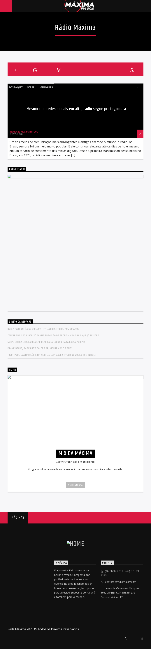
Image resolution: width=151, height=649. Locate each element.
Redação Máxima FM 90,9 (24, 131)
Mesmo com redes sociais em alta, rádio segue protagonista (76, 109)
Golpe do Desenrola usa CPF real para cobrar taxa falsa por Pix (46, 342)
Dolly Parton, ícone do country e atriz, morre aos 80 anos (43, 329)
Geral (30, 87)
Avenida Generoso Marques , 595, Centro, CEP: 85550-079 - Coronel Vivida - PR (121, 593)
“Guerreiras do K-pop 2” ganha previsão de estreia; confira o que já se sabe (53, 335)
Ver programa (75, 485)
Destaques (16, 87)
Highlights (45, 87)
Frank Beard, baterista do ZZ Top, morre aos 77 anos (40, 348)
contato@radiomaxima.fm (120, 582)
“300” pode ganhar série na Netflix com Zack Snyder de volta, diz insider (52, 355)
